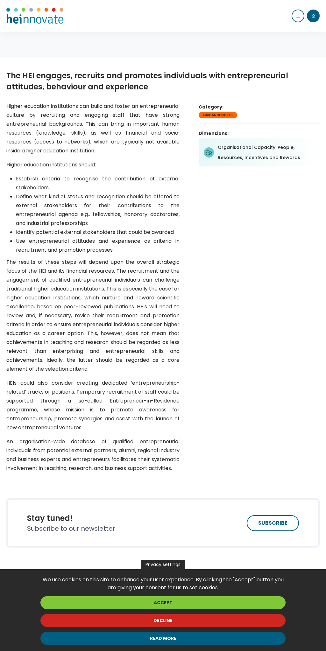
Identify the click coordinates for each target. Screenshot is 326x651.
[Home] (35, 16)
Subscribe (272, 523)
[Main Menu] (298, 16)
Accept (163, 602)
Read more (163, 638)
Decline (163, 620)
